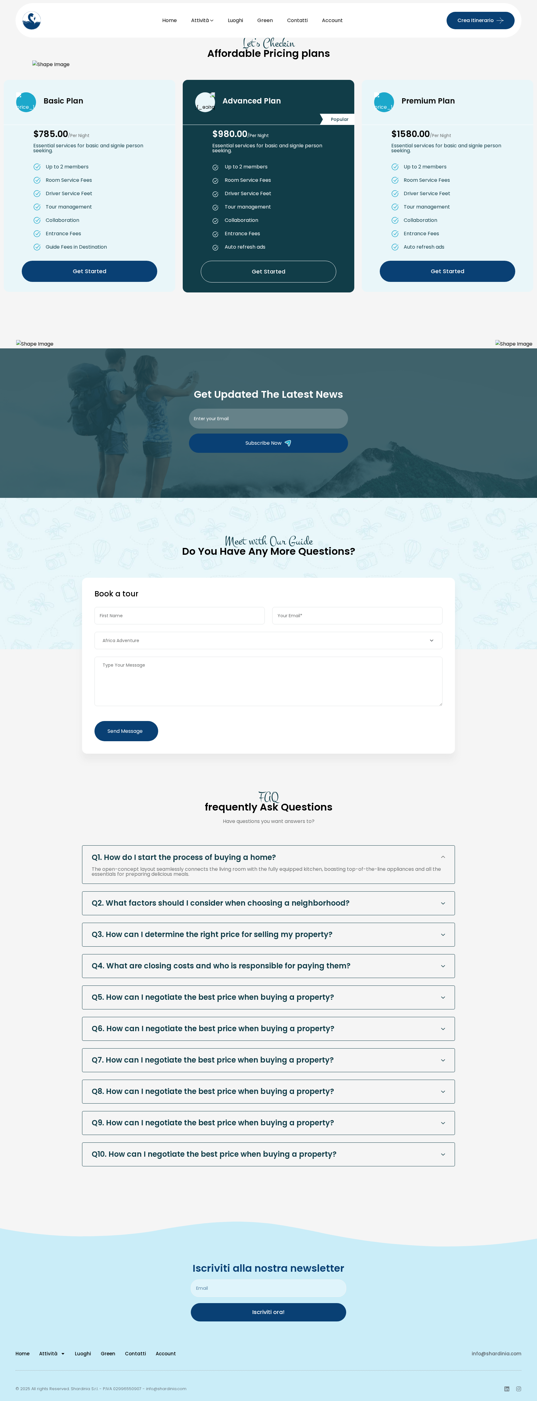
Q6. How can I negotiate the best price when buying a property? (213, 1028)
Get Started (89, 271)
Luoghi (235, 20)
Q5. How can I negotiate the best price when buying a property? (213, 997)
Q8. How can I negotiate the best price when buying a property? (213, 1091)
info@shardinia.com (496, 1353)
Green (265, 20)
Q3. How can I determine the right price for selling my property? (212, 934)
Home (169, 20)
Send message (125, 731)
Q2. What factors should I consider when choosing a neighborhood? (221, 903)
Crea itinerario (475, 20)
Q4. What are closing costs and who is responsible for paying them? (221, 966)
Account (332, 20)
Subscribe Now (264, 443)
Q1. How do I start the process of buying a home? (184, 857)
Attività (200, 20)
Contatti (297, 20)
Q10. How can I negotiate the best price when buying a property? (214, 1154)
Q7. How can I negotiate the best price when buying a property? (213, 1060)
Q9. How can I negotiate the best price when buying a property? (213, 1123)
